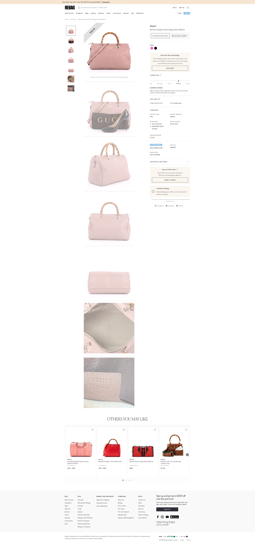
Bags (87, 13)
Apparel (126, 13)
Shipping (141, 506)
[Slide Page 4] (132, 480)
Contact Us (142, 500)
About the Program (103, 500)
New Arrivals (69, 13)
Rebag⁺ (120, 503)
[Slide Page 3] (129, 480)
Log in (175, 7)
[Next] (187, 454)
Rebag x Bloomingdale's (126, 518)
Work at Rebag (143, 515)
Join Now (170, 68)
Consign (80, 506)
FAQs (140, 503)
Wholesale (139, 13)
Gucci (153, 25)
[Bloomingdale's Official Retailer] (165, 523)
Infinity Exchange (83, 515)
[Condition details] (160, 75)
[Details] (177, 169)
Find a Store (122, 506)
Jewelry (93, 13)
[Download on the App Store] (174, 516)
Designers (79, 13)
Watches (101, 13)
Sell (186, 13)
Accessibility (142, 518)
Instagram (160, 206)
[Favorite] (92, 430)
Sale (132, 13)
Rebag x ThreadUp (84, 527)
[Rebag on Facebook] (158, 516)
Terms (188, 540)
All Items (73, 19)
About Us (121, 500)
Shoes (108, 13)
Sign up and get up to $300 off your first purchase (170, 497)
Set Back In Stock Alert (160, 36)
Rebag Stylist (122, 515)
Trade (179, 13)
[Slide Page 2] (126, 480)
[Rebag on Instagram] (162, 517)
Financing (141, 512)
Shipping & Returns (158, 162)
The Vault (121, 509)
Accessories (117, 13)
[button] (109, 48)
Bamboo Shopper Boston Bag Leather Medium (167, 30)
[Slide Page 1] (123, 480)
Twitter (180, 206)
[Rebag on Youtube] (167, 517)
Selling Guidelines (84, 524)
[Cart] (188, 7)
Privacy (182, 540)
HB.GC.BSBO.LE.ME (156, 148)
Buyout (80, 512)
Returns (141, 509)
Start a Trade (170, 180)
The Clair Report (123, 512)
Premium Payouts (84, 521)
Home (67, 19)
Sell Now (81, 500)
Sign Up (181, 7)
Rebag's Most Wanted (85, 518)
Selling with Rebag (84, 503)
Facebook (171, 206)
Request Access (102, 503)
